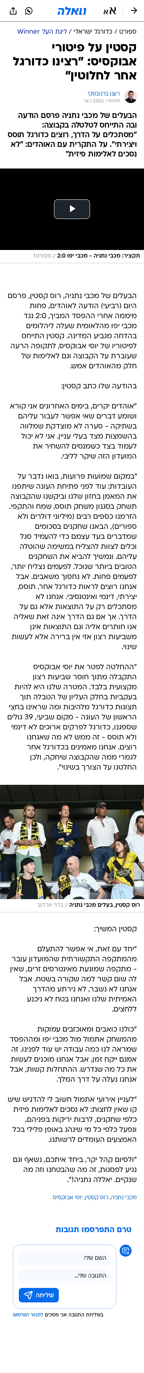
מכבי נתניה (124, 1197)
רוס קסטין (96, 1197)
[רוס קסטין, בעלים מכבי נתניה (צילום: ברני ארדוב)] (72, 848)
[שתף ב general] (13, 10)
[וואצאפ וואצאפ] (29, 11)
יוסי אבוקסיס (67, 1197)
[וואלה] (72, 11)
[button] (110, 10)
